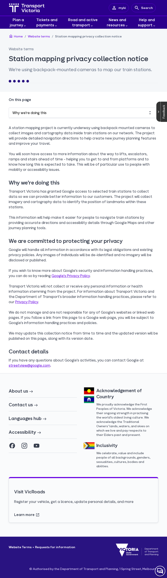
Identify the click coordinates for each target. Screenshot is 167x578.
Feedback (163, 112)
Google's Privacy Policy (71, 276)
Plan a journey (17, 22)
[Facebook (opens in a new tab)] (12, 445)
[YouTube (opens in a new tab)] (36, 445)
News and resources (116, 22)
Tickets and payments (47, 22)
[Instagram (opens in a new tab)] (24, 445)
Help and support (146, 22)
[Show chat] (160, 571)
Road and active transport (83, 22)
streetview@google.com (29, 365)
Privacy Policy (26, 302)
